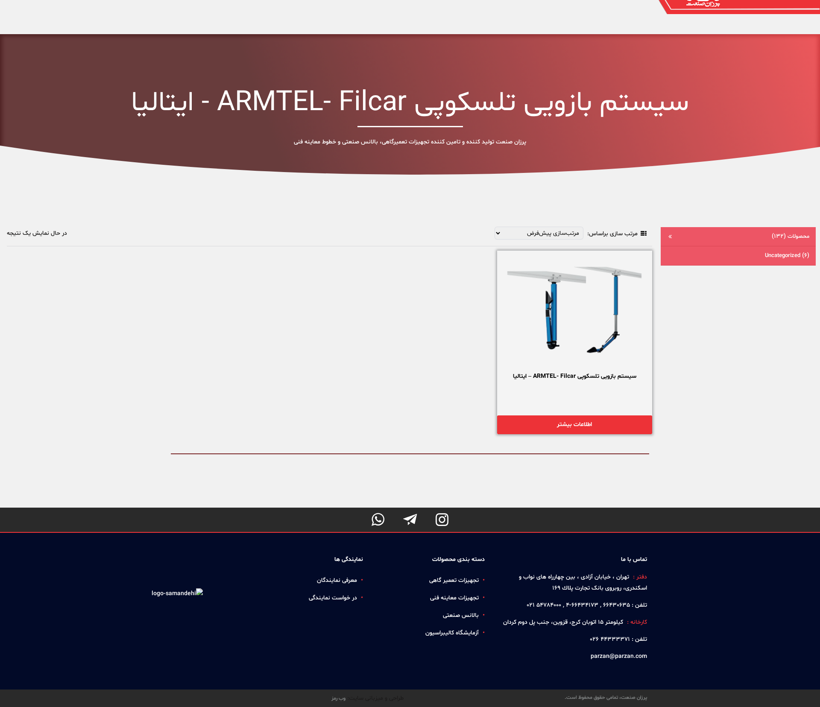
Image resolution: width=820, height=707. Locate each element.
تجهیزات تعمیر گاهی (454, 580)
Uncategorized (787, 255)
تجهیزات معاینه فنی (454, 598)
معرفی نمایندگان (337, 580)
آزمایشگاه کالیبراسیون (452, 633)
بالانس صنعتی (461, 615)
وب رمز (338, 698)
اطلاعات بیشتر (574, 425)
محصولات (790, 236)
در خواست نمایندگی (333, 598)
